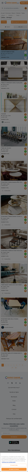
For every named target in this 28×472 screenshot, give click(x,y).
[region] (14, 462)
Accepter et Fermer (14, 469)
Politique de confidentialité (8, 462)
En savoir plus (14, 465)
